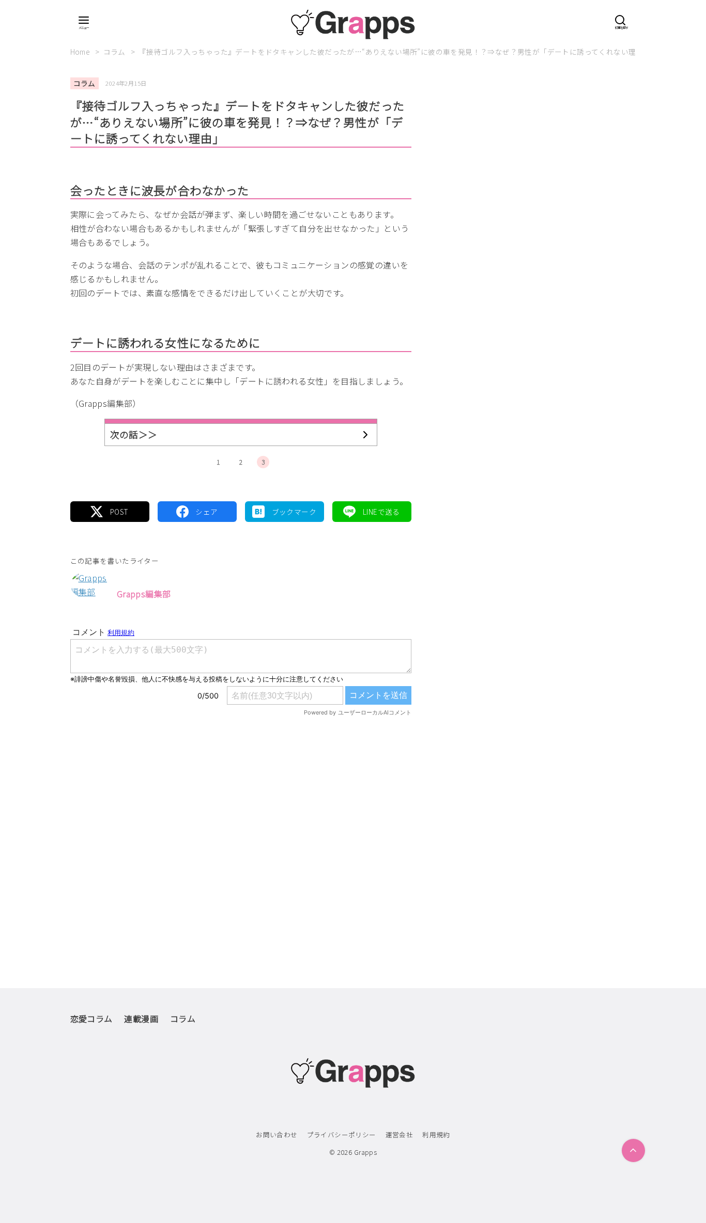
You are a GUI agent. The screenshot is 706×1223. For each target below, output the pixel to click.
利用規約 (436, 1134)
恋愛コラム (91, 1018)
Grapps (365, 1152)
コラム (115, 51)
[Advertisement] (240, 830)
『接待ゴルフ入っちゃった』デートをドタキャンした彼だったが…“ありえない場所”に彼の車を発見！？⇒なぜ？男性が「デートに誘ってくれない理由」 (395, 51)
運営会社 (399, 1134)
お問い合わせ (276, 1134)
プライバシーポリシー (341, 1134)
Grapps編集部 (144, 593)
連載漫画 (141, 1018)
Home (81, 51)
